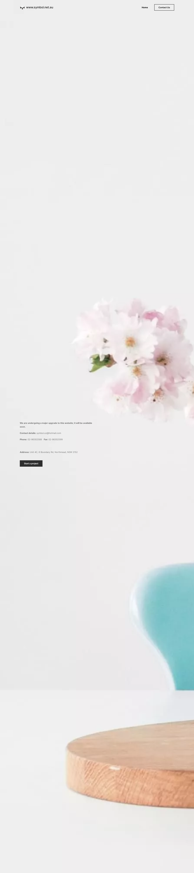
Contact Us (164, 7)
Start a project (31, 463)
